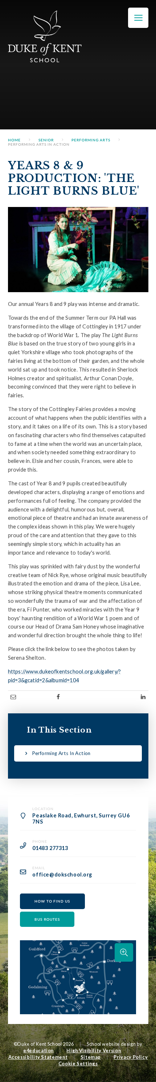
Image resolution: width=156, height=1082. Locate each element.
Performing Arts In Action (39, 144)
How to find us (52, 901)
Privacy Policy (131, 1057)
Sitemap (91, 1057)
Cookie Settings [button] (78, 1063)
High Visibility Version (93, 1050)
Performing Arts (90, 140)
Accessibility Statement (38, 1057)
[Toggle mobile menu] (138, 18)
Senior (46, 140)
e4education (38, 1050)
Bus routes (46, 919)
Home (14, 140)
